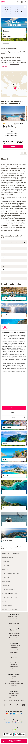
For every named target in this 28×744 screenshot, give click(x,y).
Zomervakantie (14, 650)
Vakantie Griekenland (14, 616)
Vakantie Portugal (14, 623)
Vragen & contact (14, 693)
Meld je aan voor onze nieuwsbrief (14, 700)
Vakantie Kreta (14, 631)
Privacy (14, 676)
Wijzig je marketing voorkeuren (14, 683)
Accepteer (13, 407)
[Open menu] (25, 2)
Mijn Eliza (14, 695)
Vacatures (14, 664)
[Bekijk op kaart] (14, 84)
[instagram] (10, 706)
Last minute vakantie (14, 645)
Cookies (14, 679)
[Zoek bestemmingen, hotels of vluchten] (14, 2)
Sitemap (14, 669)
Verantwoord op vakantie (14, 662)
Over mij (14, 659)
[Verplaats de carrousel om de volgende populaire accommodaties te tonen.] (25, 153)
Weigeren (13, 412)
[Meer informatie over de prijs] (22, 142)
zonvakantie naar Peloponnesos (12, 201)
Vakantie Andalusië (14, 635)
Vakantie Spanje (14, 618)
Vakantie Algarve (14, 637)
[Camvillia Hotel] (13, 128)
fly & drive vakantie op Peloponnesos (11, 189)
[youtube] (23, 706)
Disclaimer (14, 685)
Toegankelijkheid (14, 681)
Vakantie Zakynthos (14, 633)
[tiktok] (17, 706)
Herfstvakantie (14, 652)
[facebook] (4, 706)
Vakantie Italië (14, 621)
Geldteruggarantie (14, 698)
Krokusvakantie (14, 647)
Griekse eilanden (14, 64)
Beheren (13, 417)
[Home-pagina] (3, 2)
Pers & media (14, 666)
